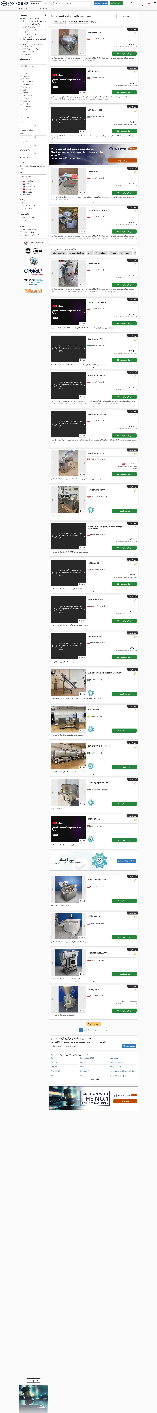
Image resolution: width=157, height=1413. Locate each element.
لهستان (29, 181)
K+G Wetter (28, 107)
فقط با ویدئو (28, 232)
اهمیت (126, 16)
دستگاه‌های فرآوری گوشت (35, 21)
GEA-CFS (27, 79)
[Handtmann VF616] (68, 463)
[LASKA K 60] (68, 181)
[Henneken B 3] (68, 42)
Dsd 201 (54, 1062)
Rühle (26, 104)
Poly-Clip (27, 95)
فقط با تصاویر (29, 229)
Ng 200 (83, 1075)
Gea (89, 253)
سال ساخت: (24, 133)
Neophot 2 (84, 1071)
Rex (25, 109)
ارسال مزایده (122, 160)
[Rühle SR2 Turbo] (68, 926)
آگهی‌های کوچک (30, 217)
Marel (26, 87)
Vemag (26, 76)
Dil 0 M (53, 1058)
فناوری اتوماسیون (30, 51)
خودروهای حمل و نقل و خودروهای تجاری (33, 45)
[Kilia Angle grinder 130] (68, 792)
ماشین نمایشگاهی (29, 206)
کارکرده (27, 208)
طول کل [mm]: (25, 142)
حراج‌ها (26, 220)
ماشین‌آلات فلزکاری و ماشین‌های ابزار (35, 40)
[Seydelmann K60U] (68, 499)
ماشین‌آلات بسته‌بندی (33, 34)
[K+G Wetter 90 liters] (68, 220)
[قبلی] (52, 42)
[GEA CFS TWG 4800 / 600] (68, 756)
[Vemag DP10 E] (68, 999)
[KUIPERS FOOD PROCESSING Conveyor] (68, 682)
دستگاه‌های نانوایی (33, 24)
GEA (25, 71)
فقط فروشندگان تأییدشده (32, 235)
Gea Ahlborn (101, 253)
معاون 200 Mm (115, 1067)
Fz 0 (52, 1075)
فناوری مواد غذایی (31, 18)
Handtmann (28, 82)
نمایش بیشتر (94, 1079)
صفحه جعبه (114, 1058)
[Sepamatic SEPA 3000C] (68, 962)
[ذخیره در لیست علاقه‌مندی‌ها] (135, 33)
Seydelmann (28, 84)
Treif (26, 98)
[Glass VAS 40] (68, 719)
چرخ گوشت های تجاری (118, 1075)
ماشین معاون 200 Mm (118, 1062)
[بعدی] (84, 42)
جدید (25, 203)
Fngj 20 (54, 1067)
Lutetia (26, 101)
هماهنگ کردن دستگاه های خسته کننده (123, 1071)
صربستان (30, 186)
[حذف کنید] (65, 21)
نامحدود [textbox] (26, 176)
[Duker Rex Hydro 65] (68, 889)
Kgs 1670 (83, 1062)
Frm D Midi (55, 1071)
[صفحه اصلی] (19, 8)
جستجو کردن (102, 3)
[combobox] (33, 176)
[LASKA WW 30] (68, 273)
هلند (28, 192)
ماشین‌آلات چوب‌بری (32, 49)
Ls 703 (82, 1067)
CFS (25, 73)
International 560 (87, 1058)
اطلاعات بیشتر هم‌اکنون (126, 861)
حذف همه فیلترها (97, 22)
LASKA (26, 90)
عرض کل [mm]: (25, 150)
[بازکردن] (93, 63)
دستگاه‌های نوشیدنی (33, 27)
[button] (155, 3)
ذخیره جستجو (94, 1024)
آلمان (28, 189)
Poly (25, 93)
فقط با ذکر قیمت (27, 130)
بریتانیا (29, 184)
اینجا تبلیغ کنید (34, 1380)
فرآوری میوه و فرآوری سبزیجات (35, 30)
